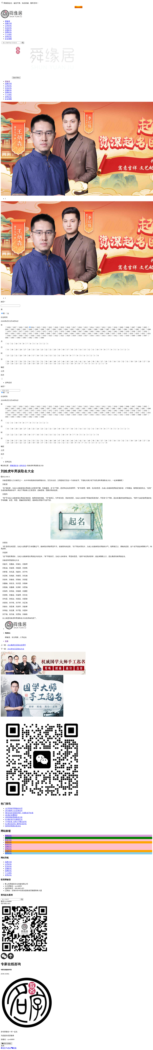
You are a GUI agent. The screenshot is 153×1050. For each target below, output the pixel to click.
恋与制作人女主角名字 (13, 811)
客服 (14, 1048)
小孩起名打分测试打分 (13, 819)
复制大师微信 (7, 1043)
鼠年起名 (8, 844)
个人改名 (8, 34)
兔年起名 (8, 842)
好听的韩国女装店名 (13, 826)
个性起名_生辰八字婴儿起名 (16, 821)
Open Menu (16, 77)
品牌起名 (8, 32)
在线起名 (8, 7)
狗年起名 (8, 836)
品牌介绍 (8, 23)
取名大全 (8, 840)
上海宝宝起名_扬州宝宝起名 (16, 824)
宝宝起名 (8, 28)
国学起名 (8, 853)
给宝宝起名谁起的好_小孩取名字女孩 (19, 813)
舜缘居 (7, 21)
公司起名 (8, 25)
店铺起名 (8, 30)
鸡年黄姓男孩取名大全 (13, 817)
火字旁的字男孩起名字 (13, 808)
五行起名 (8, 838)
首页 (4, 1048)
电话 (9, 1048)
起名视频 (8, 39)
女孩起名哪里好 (11, 815)
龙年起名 (8, 36)
